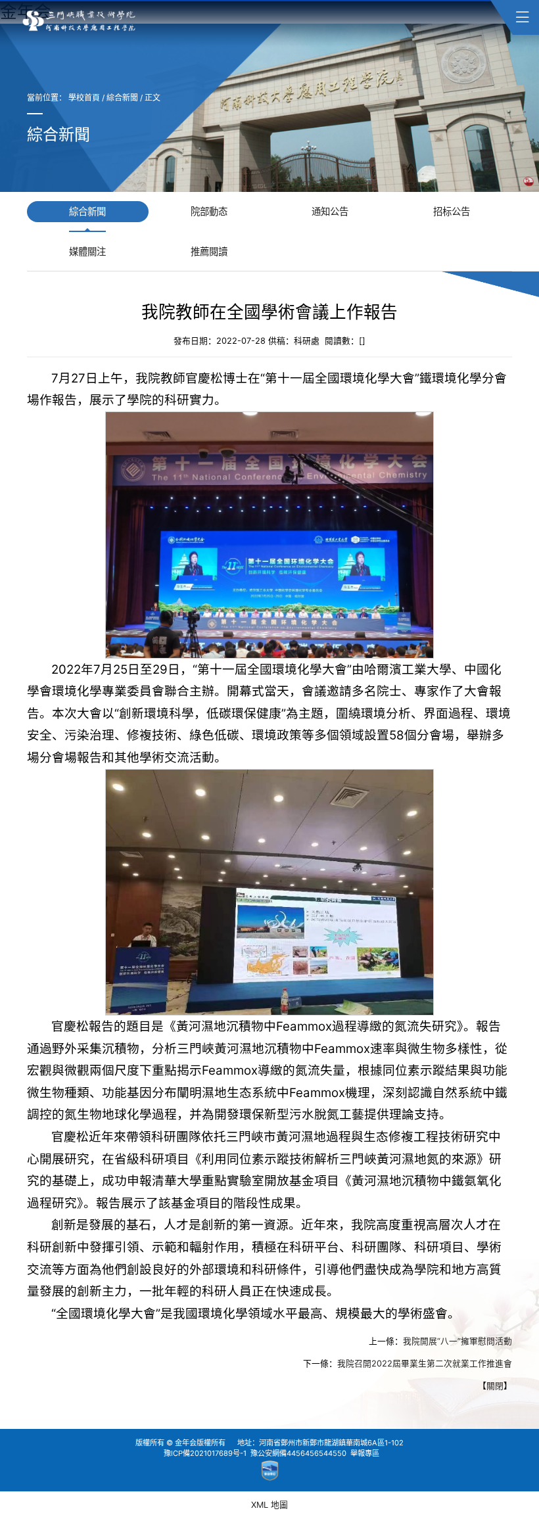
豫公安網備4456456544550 (298, 1453)
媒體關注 (87, 251)
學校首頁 (84, 98)
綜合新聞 (122, 98)
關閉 (495, 1386)
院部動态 (209, 211)
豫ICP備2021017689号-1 (205, 1453)
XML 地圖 (269, 1505)
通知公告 (330, 211)
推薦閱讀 (209, 251)
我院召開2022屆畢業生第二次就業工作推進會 (424, 1364)
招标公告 (451, 211)
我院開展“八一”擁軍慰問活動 (457, 1342)
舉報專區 (364, 1453)
